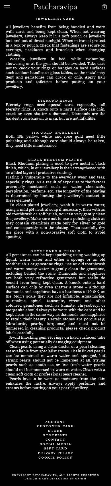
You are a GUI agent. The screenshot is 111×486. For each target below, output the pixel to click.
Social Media (55, 443)
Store (55, 430)
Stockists (55, 434)
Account (55, 421)
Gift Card (55, 447)
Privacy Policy (55, 452)
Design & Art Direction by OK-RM (55, 478)
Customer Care (55, 425)
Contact (55, 439)
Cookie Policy (55, 457)
